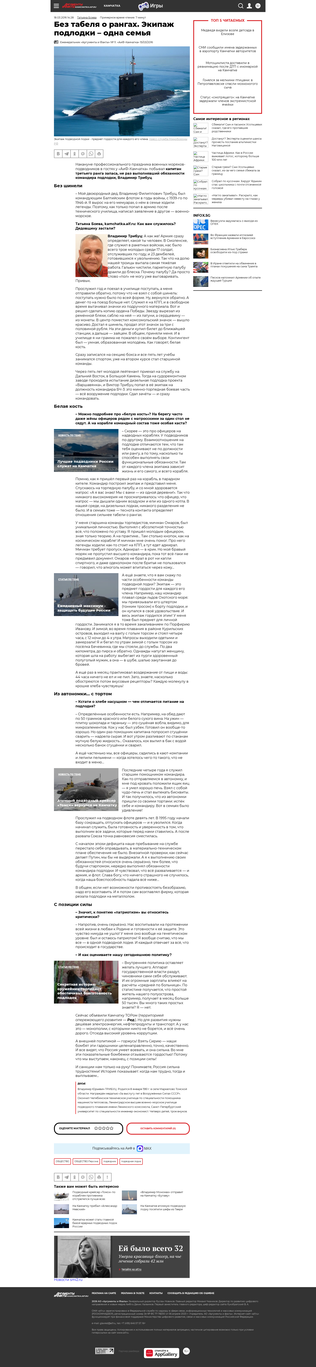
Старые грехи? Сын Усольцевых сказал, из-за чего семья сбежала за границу (236, 170)
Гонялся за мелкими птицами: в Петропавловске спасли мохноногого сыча (228, 83)
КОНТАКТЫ (156, 1293)
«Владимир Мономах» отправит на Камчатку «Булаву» (161, 1193)
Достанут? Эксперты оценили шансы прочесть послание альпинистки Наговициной (237, 142)
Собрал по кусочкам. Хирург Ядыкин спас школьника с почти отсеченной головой (237, 185)
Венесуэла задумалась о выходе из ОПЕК (234, 222)
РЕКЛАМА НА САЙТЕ (104, 1293)
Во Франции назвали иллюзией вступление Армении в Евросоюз (232, 237)
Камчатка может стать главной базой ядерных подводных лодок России (94, 1223)
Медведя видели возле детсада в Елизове (227, 32)
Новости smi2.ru (68, 1280)
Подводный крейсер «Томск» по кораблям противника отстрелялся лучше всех (93, 1195)
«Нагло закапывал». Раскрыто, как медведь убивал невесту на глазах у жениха (236, 199)
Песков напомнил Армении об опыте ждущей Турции (235, 279)
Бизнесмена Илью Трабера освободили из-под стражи (229, 251)
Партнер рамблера (129, 1351)
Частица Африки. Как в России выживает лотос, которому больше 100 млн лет (235, 156)
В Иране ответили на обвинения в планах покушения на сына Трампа (234, 265)
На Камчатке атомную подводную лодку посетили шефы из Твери (163, 1207)
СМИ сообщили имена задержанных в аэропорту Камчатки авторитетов (228, 49)
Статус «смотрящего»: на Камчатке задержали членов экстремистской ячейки (227, 101)
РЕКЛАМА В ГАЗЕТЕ (132, 1293)
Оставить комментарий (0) (158, 1128)
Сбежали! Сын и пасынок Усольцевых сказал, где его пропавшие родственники (237, 128)
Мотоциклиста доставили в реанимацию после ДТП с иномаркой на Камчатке (228, 66)
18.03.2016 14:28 (64, 17)
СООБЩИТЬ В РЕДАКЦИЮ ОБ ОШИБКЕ (190, 1293)
